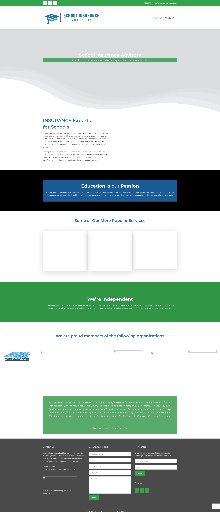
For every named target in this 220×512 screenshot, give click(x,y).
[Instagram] (147, 490)
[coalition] (165, 353)
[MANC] (128, 351)
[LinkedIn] (142, 490)
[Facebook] (137, 490)
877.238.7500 (54, 467)
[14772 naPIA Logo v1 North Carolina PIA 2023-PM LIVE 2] (91, 341)
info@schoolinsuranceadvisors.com (165, 3)
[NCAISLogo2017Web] (202, 351)
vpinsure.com (48, 493)
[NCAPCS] (17, 351)
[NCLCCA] (54, 351)
